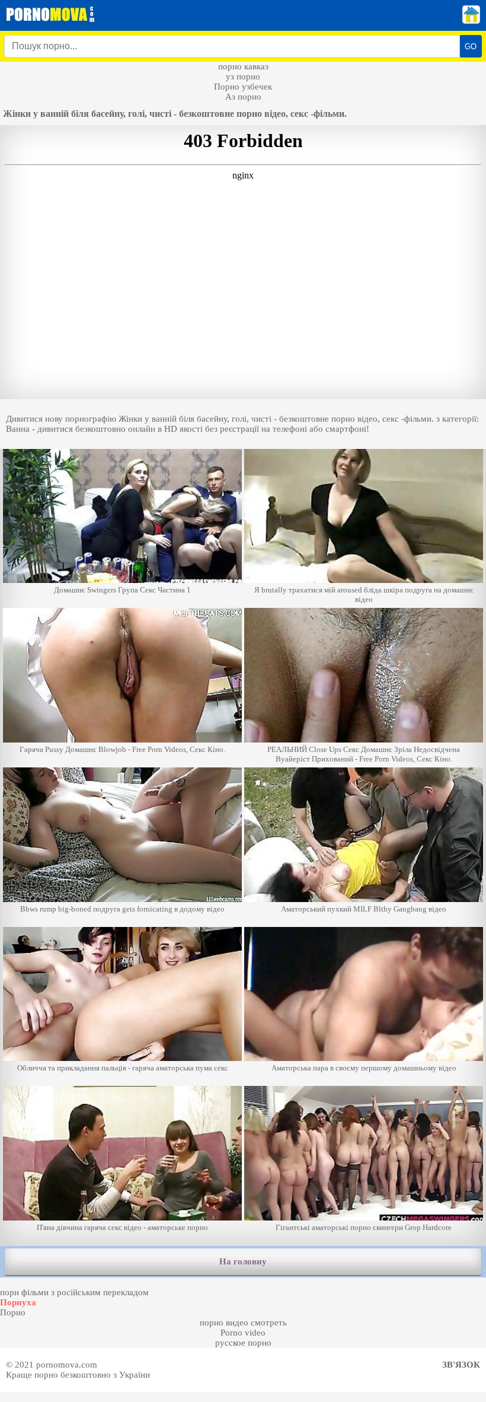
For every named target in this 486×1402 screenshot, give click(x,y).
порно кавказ (243, 66)
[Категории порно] (471, 21)
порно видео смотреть (243, 1322)
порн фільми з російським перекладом (74, 1292)
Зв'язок (461, 1364)
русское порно (243, 1342)
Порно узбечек (243, 86)
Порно (12, 1312)
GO (471, 46)
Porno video (243, 1332)
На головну (243, 1261)
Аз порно (243, 96)
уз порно (243, 76)
